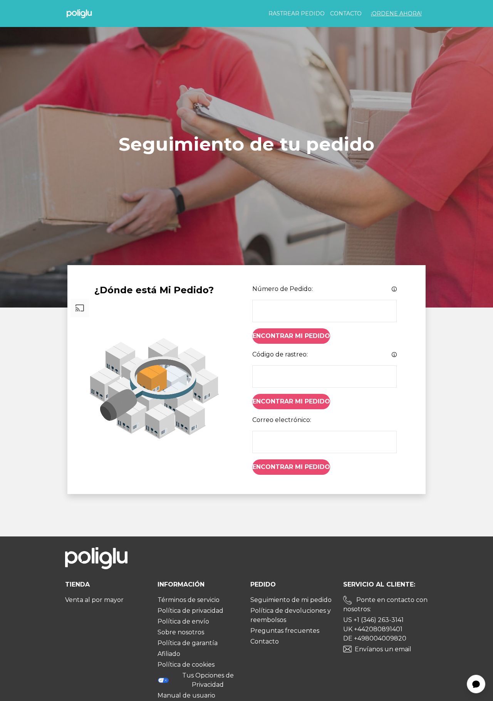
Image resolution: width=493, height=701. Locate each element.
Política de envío (183, 621)
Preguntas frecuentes (284, 630)
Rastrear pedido (296, 13)
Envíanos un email (383, 649)
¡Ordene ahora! (396, 13)
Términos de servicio (189, 599)
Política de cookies (186, 664)
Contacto (346, 13)
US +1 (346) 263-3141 (373, 620)
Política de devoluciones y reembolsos (290, 615)
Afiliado (169, 653)
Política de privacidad (190, 610)
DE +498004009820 (374, 638)
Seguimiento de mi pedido (291, 599)
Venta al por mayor (94, 599)
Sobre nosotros (181, 632)
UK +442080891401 (372, 629)
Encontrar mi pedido (291, 336)
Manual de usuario (186, 695)
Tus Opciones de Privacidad (208, 680)
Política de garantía (188, 643)
